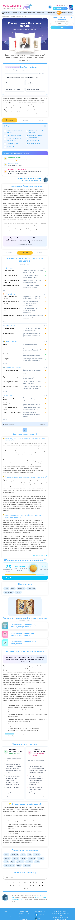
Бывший (36, 854)
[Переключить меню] (2, 13)
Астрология (40, 12)
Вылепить (21, 588)
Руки (18, 865)
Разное (18, 592)
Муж (12, 862)
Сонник (59, 12)
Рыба (6, 854)
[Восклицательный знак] (16, 44)
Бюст (6, 588)
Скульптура (8, 592)
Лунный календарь (29, 12)
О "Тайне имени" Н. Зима (26, 914)
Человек (29, 862)
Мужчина (32, 858)
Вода (37, 862)
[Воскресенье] (34, 44)
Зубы (23, 854)
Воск (12, 588)
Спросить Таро (60, 8)
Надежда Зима (22, 178)
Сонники (40, 120)
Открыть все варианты (39, 555)
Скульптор (31, 588)
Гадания (15, 12)
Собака (7, 858)
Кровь (23, 858)
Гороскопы (7, 12)
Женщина (14, 854)
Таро (20, 12)
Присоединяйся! (50, 7)
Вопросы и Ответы (9, 916)
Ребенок (15, 858)
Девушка (20, 862)
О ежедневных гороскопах (26, 916)
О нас (5, 911)
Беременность (9, 865)
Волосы (40, 858)
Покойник (27, 865)
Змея (6, 862)
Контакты (6, 914)
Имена (64, 12)
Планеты (70, 12)
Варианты (25, 120)
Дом (29, 854)
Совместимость (50, 12)
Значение (9, 120)
